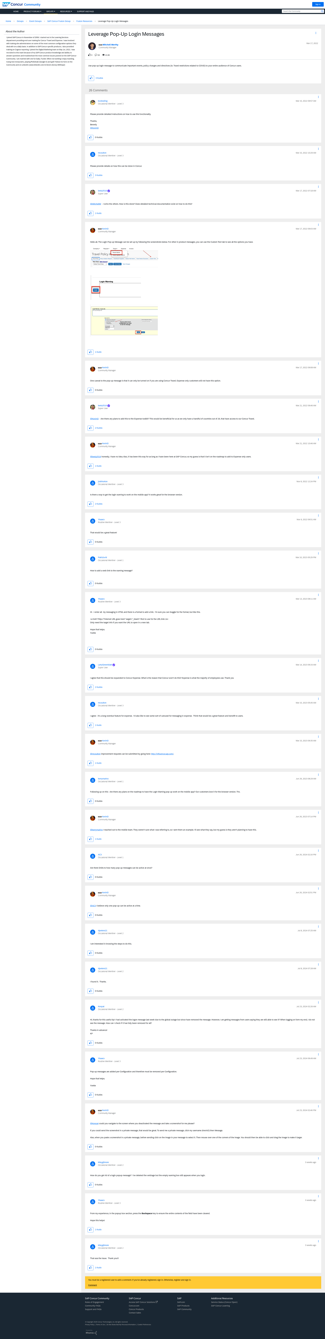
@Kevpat (94, 1123)
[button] (316, 33)
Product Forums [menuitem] (32, 11)
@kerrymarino (96, 830)
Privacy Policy (89, 1325)
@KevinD (94, 128)
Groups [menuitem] (49, 11)
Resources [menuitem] (65, 11)
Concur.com (134, 1306)
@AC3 (93, 906)
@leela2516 (95, 457)
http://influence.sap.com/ (162, 754)
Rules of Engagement (94, 1302)
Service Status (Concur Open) (224, 1302)
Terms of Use (100, 1325)
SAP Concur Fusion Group (59, 21)
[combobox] (303, 11)
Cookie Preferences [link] (144, 1325)
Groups (20, 21)
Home (8, 21)
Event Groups (35, 21)
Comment (92, 1285)
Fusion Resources (84, 21)
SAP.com (181, 1302)
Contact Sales (135, 1313)
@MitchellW (95, 204)
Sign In (318, 4)
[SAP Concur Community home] (13, 4)
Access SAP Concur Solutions (142, 1302)
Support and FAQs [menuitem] (85, 11)
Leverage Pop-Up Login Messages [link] (113, 21)
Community (32, 4)
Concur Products (136, 1309)
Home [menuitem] (16, 11)
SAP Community (184, 1309)
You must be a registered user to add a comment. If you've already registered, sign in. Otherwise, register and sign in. (139, 1280)
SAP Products (183, 1306)
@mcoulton (95, 754)
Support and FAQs (93, 1309)
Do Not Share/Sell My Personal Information (121, 1325)
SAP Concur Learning (220, 1306)
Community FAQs (92, 1306)
